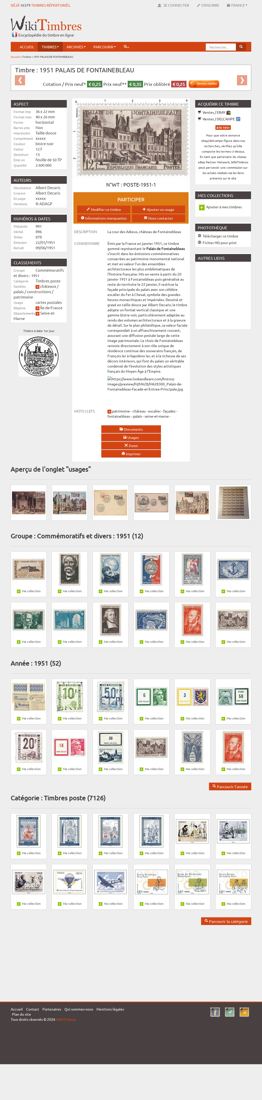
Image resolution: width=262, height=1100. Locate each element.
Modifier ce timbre (105, 209)
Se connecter (176, 5)
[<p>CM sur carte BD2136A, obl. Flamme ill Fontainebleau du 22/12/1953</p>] (192, 502)
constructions (39, 291)
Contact (32, 1009)
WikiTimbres (66, 1019)
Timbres (49, 46)
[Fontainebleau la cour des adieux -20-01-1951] (151, 502)
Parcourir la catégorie (228, 921)
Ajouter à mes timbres (224, 206)
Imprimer (133, 453)
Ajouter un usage (160, 209)
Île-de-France (51, 307)
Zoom (133, 445)
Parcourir (103, 46)
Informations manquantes (105, 218)
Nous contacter (160, 218)
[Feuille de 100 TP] (233, 502)
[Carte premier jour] (69, 502)
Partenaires (51, 1009)
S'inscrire (210, 5)
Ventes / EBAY (214, 112)
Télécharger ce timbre (220, 236)
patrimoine (23, 296)
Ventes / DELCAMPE (219, 119)
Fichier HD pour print (219, 242)
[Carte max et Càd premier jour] (28, 502)
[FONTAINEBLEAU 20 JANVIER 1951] (110, 502)
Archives (75, 46)
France (238, 5)
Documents (133, 429)
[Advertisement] (158, 26)
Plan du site (21, 1014)
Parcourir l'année (232, 786)
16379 (25, 5)
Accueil (27, 46)
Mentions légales (110, 1009)
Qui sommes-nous (78, 1009)
